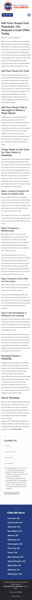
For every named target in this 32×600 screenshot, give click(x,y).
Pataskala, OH (14, 540)
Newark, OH (13, 535)
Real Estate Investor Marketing (13, 586)
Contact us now (6, 429)
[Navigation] (29, 15)
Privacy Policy (16, 596)
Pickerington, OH (15, 544)
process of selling (9, 162)
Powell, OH (12, 553)
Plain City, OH (14, 548)
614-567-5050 (7, 15)
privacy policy (13, 486)
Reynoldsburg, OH (15, 557)
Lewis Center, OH (15, 523)
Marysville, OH (14, 527)
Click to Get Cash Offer (11, 493)
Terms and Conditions (16, 592)
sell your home (15, 200)
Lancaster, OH (14, 518)
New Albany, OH (15, 531)
